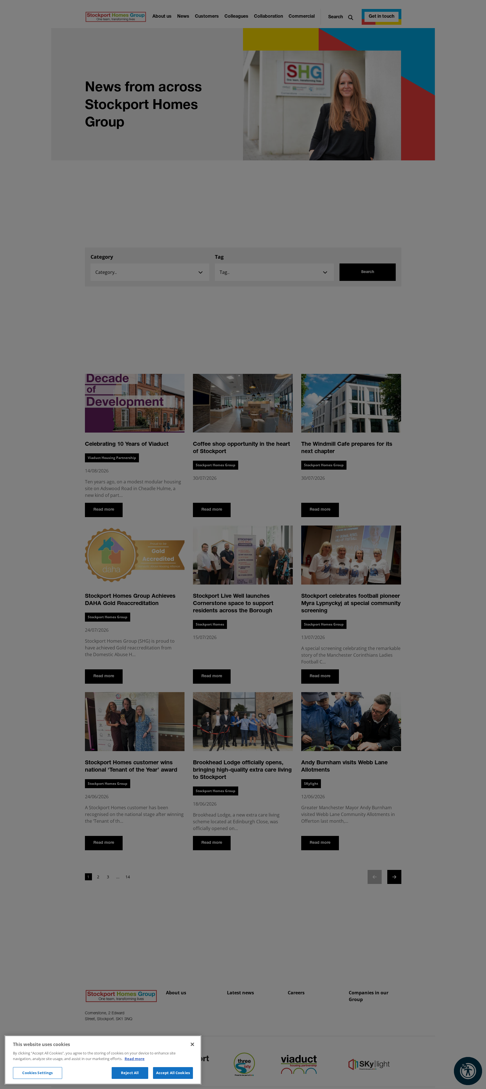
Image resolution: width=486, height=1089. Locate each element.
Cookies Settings (37, 1072)
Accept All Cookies (173, 1072)
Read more (135, 1058)
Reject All (130, 1072)
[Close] (192, 1044)
